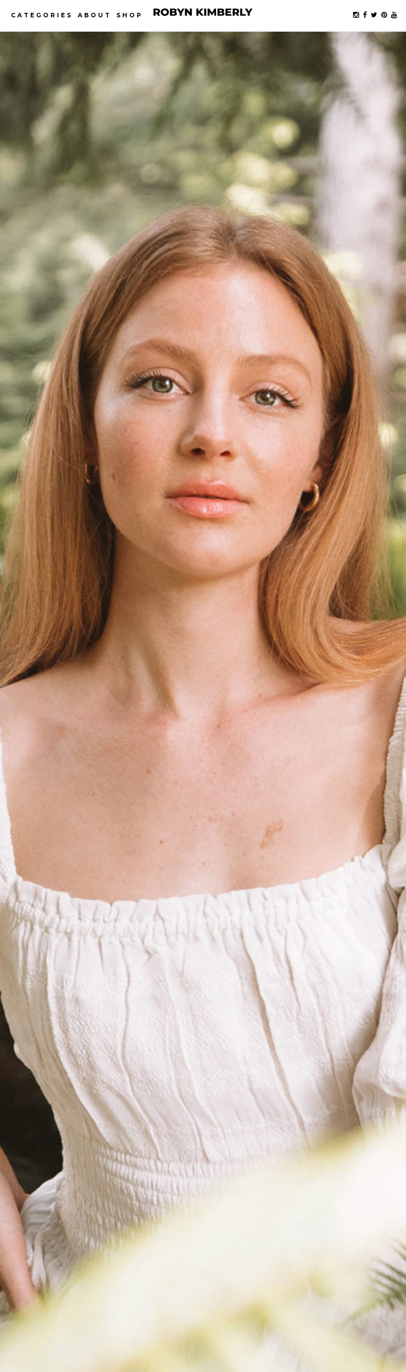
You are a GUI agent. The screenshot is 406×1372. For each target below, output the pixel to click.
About (94, 15)
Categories (42, 15)
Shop (129, 15)
